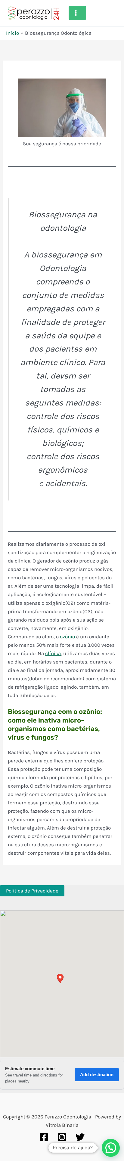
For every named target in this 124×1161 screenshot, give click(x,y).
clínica (53, 653)
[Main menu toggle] (77, 13)
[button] (111, 1148)
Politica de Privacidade (32, 891)
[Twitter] (80, 1137)
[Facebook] (43, 1137)
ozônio (67, 637)
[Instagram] (62, 1137)
